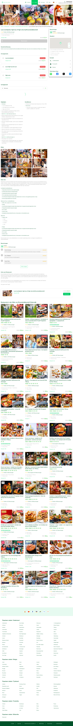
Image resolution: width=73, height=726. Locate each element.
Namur (37, 673)
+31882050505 (59, 723)
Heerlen (21, 653)
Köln (37, 688)
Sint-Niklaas (56, 666)
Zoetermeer (56, 653)
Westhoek (56, 677)
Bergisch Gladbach (5, 688)
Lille (20, 710)
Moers (37, 692)
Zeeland (55, 651)
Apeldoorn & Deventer (6, 633)
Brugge (3, 668)
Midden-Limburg (39, 633)
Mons (37, 670)
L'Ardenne (21, 677)
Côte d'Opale (4, 710)
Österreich (4, 717)
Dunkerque (21, 703)
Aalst (3, 662)
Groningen (21, 648)
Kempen (21, 673)
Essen (20, 690)
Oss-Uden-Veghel (40, 644)
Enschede (21, 638)
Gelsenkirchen (22, 692)
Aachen (3, 684)
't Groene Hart (22, 646)
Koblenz (38, 684)
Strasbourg (56, 706)
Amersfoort (4, 629)
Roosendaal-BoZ (39, 651)
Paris (37, 708)
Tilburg (55, 627)
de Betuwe (4, 648)
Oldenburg (56, 688)
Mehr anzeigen (24, 266)
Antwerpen (4, 664)
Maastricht (38, 631)
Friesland (21, 642)
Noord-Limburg (39, 640)
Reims (37, 710)
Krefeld (37, 686)
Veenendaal (56, 638)
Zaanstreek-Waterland (58, 648)
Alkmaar (4, 625)
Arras (3, 706)
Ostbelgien (56, 662)
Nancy (37, 706)
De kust (3, 677)
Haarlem (21, 651)
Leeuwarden (38, 627)
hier (6, 113)
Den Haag (4, 655)
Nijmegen (38, 636)
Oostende (38, 677)
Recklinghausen (57, 692)
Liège (37, 664)
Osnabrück (56, 690)
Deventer (21, 625)
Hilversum (38, 623)
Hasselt (20, 670)
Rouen (55, 703)
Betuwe (3, 642)
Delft (3, 651)
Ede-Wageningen (22, 633)
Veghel (55, 640)
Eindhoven (21, 636)
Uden (55, 631)
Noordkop (38, 638)
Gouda (20, 644)
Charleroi (4, 675)
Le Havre (21, 708)
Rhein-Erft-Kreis (57, 694)
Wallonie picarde (57, 675)
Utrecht (55, 633)
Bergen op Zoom (5, 640)
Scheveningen (39, 655)
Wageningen (56, 642)
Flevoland (21, 640)
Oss (37, 642)
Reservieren (66, 294)
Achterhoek (4, 623)
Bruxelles (4, 673)
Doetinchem (21, 627)
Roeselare (56, 664)
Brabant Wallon (5, 666)
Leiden (37, 629)
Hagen (20, 694)
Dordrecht (21, 629)
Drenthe (21, 631)
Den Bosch (4, 653)
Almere (3, 627)
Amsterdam (4, 631)
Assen (3, 638)
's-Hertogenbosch (57, 623)
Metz (37, 703)
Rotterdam (38, 653)
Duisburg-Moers (22, 684)
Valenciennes (56, 708)
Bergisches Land (5, 686)
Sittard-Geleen (56, 625)
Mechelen (38, 668)
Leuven (37, 662)
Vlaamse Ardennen (57, 670)
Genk (20, 662)
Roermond (38, 648)
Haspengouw (21, 668)
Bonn (3, 692)
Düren (20, 686)
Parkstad (38, 646)
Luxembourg (38, 666)
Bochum (3, 690)
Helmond (21, 655)
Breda (3, 644)
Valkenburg (56, 636)
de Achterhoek (5, 646)
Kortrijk (20, 675)
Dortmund (4, 694)
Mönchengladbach (57, 684)
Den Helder (21, 623)
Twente (55, 629)
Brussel (3, 670)
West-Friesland (57, 646)
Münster (55, 686)
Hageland (21, 666)
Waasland (55, 673)
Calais (3, 708)
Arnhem (3, 636)
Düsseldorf (21, 688)
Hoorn (37, 625)
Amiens (3, 703)
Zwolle (55, 655)
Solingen (4, 697)
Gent (20, 664)
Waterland (56, 644)
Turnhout (55, 668)
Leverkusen (38, 690)
